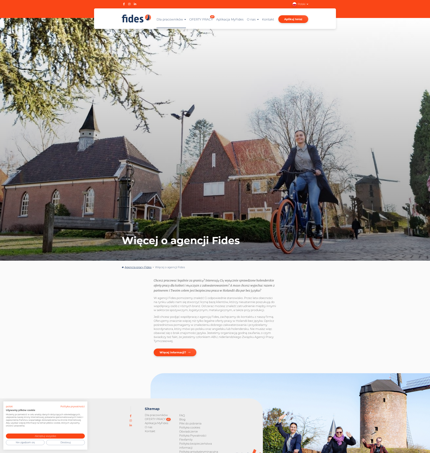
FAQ (182, 415)
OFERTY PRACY (201, 18)
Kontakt (268, 19)
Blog (182, 419)
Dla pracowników (170, 19)
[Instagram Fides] (129, 4)
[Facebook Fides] (124, 4)
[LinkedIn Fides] (135, 4)
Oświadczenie (188, 431)
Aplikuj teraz (293, 19)
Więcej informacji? (173, 352)
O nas (251, 19)
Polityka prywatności (72, 406)
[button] (300, 4)
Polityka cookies (189, 427)
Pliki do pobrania (190, 423)
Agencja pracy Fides (138, 267)
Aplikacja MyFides (230, 19)
